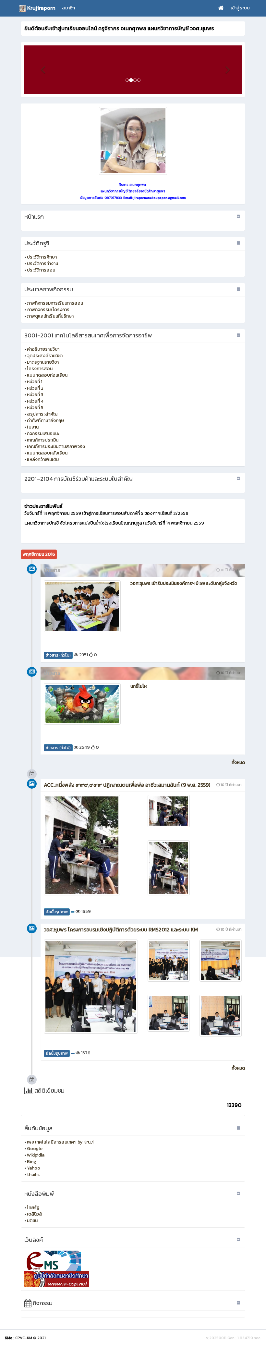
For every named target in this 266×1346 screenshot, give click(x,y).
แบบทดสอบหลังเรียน (47, 453)
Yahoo (33, 1168)
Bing (31, 1161)
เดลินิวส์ (34, 1214)
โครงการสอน (40, 368)
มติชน (32, 1220)
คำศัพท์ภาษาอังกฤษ (45, 420)
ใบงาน (33, 427)
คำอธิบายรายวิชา (43, 349)
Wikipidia (35, 1155)
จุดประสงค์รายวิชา (45, 355)
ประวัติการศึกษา (42, 257)
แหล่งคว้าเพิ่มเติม (43, 459)
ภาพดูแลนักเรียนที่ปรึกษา (50, 316)
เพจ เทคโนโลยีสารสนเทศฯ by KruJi (60, 1142)
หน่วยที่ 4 (35, 401)
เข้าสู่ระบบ (240, 8)
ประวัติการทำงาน (42, 263)
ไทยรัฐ (33, 1207)
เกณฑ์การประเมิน (42, 440)
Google (34, 1148)
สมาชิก (68, 8)
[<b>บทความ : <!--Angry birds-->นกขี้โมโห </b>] (82, 704)
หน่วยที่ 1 (34, 381)
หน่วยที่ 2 (35, 388)
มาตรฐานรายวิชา (43, 362)
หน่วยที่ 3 (35, 394)
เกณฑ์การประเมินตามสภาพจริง (56, 446)
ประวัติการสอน (41, 270)
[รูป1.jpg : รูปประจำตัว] (133, 141)
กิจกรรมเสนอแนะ (43, 433)
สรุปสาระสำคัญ (42, 414)
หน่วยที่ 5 (35, 407)
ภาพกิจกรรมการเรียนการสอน (55, 303)
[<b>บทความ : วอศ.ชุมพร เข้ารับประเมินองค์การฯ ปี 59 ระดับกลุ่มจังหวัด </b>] (82, 606)
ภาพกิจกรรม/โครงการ (48, 309)
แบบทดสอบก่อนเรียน (47, 375)
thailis (33, 1174)
